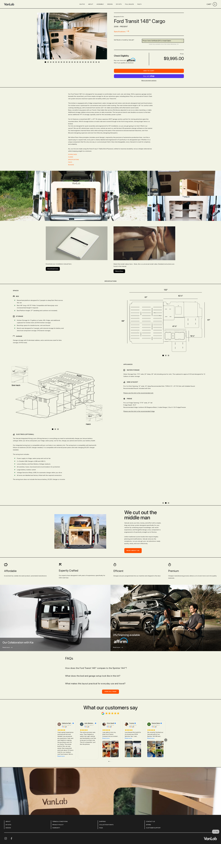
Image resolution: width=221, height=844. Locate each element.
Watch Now (119, 271)
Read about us (133, 533)
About (90, 4)
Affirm (148, 807)
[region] (165, 321)
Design (110, 4)
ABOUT (8, 804)
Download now (52, 269)
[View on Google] (59, 707)
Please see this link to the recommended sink (138, 393)
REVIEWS (71, 164)
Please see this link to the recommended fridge (139, 411)
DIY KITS (119, 4)
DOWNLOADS (72, 154)
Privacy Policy (58, 807)
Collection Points (106, 807)
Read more (6, 630)
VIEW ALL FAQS (110, 674)
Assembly (100, 4)
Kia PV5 (82, 4)
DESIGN (8, 810)
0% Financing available (126, 617)
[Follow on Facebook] (11, 820)
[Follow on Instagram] (5, 820)
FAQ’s (139, 4)
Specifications (73, 159)
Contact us (150, 804)
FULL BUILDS (129, 4)
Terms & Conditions (60, 804)
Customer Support (153, 810)
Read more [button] (61, 739)
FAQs (101, 810)
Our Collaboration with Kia (18, 625)
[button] (55, 722)
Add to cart (148, 71)
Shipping (102, 804)
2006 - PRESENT (121, 26)
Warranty (56, 810)
